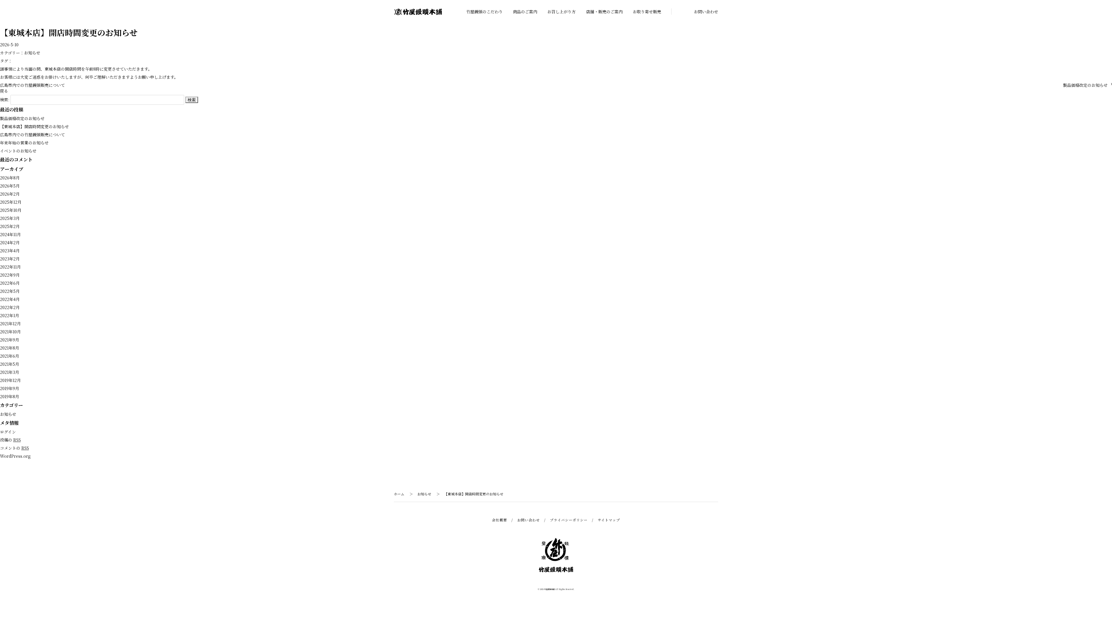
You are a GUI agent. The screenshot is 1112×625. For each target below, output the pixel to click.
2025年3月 (10, 218)
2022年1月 (9, 315)
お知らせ (32, 53)
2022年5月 (10, 291)
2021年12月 (10, 323)
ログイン (8, 432)
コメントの (14, 448)
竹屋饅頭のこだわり (484, 11)
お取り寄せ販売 (647, 11)
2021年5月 (9, 364)
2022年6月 (10, 283)
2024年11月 (10, 234)
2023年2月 (10, 259)
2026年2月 (10, 194)
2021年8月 (9, 348)
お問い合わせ (706, 11)
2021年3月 (9, 372)
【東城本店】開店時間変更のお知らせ (34, 126)
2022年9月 (10, 275)
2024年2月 (10, 242)
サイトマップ (609, 519)
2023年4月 (10, 250)
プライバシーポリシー (569, 519)
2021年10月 (10, 331)
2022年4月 (10, 299)
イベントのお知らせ (18, 151)
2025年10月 (10, 210)
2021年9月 (9, 340)
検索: (4, 99)
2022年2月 (10, 307)
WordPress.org (15, 456)
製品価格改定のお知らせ (1085, 85)
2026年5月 (10, 186)
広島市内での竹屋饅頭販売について (32, 85)
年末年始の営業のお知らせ (24, 143)
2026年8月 (10, 178)
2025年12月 (10, 202)
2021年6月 (9, 356)
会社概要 (499, 519)
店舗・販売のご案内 (604, 11)
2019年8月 (9, 396)
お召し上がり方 (561, 11)
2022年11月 (10, 267)
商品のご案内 (525, 11)
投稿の (10, 440)
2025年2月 (10, 226)
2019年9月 (9, 388)
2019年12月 (10, 380)
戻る (4, 91)
